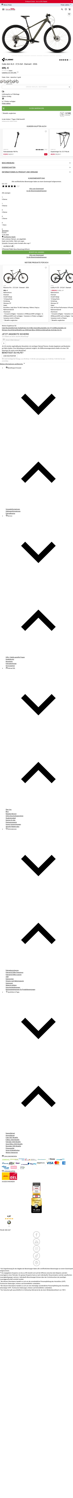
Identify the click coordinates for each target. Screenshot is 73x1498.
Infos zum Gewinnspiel (36, 189)
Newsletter (9, 661)
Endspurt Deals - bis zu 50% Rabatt (36, 1)
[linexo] (18, 1164)
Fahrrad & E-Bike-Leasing (13, 975)
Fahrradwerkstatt (11, 663)
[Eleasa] (51, 1160)
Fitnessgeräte (10, 1148)
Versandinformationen (13, 509)
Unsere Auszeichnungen (13, 824)
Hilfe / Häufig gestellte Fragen (15, 657)
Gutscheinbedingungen (13, 987)
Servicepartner (10, 666)
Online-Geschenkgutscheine (14, 816)
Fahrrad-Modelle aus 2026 (20, 330)
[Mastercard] (57, 1164)
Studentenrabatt (11, 818)
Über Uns (9, 809)
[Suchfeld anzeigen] (62, 9)
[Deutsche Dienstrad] (32, 1160)
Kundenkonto (10, 659)
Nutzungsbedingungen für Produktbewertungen (20, 989)
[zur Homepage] (10, 9)
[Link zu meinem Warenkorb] (70, 9)
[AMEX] (64, 1164)
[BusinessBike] (23, 1160)
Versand (10, 70)
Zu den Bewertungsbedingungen (37, 191)
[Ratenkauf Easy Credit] (13, 1169)
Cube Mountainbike (8, 328)
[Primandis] (60, 1160)
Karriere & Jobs (10, 820)
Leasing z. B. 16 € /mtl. (9, 73)
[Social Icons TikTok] (36, 1255)
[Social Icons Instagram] (36, 1248)
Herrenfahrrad (43, 330)
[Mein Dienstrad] (42, 1160)
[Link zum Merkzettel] (65, 9)
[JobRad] (6, 1160)
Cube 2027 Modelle (12, 1137)
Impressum (9, 983)
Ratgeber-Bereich (11, 814)
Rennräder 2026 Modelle (13, 1146)
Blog (7, 812)
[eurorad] (24, 1164)
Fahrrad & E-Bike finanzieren (14, 972)
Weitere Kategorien (12, 1152)
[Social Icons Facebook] (36, 1234)
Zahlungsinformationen (13, 511)
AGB (7, 977)
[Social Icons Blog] (36, 1262)
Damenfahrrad (10, 1133)
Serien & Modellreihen (13, 1150)
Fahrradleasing (10, 513)
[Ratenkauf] (5, 1169)
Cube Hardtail (18, 328)
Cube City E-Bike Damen (30, 328)
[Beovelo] (12, 1164)
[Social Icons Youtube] (36, 1241)
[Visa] (50, 1164)
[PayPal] (32, 1164)
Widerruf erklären (11, 985)
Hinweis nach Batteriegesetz (15, 981)
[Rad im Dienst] (5, 1164)
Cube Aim (50, 330)
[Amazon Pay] (41, 1164)
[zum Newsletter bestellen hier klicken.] (4, 343)
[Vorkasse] (22, 1169)
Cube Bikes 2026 (33, 330)
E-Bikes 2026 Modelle (12, 1140)
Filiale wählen (6, 103)
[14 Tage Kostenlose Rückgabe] (65, 114)
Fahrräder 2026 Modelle (13, 1142)
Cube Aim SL (58, 330)
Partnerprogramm (11, 822)
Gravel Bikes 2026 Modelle (14, 1144)
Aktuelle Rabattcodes (12, 826)
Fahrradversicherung (12, 970)
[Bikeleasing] (14, 1160)
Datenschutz (10, 979)
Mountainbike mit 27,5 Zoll (46, 328)
